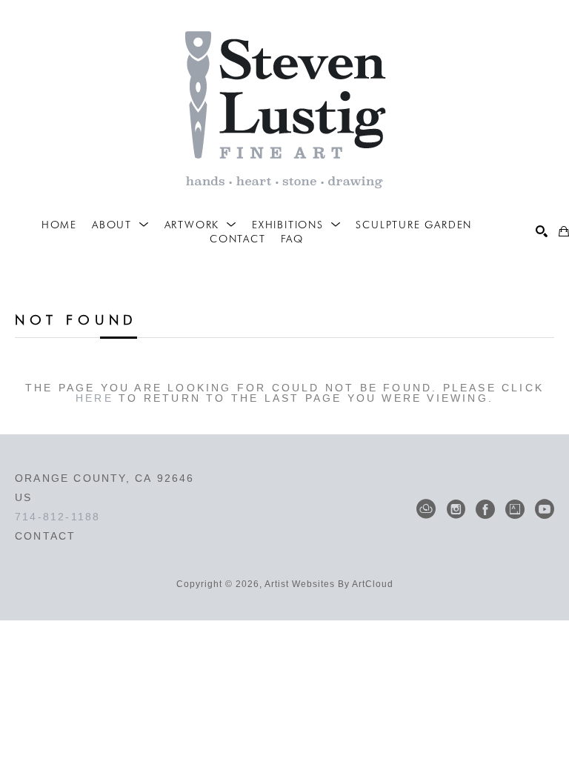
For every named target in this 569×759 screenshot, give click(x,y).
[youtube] (544, 509)
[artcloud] (426, 509)
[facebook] (485, 509)
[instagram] (455, 509)
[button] (121, 225)
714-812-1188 (57, 517)
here (94, 398)
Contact (45, 536)
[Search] (542, 231)
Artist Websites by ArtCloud (328, 584)
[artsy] (515, 509)
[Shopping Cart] (564, 231)
